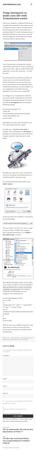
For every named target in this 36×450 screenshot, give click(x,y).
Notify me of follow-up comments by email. (14, 409)
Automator (5, 339)
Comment (6, 355)
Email (5, 386)
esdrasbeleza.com (12, 4)
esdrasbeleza (16, 338)
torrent (19, 339)
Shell (15, 339)
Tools (29, 338)
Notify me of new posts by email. (12, 413)
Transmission (25, 339)
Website (5, 393)
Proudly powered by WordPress (11, 448)
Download (11, 339)
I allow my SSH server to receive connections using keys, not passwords (18, 287)
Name (5, 379)
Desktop (25, 338)
